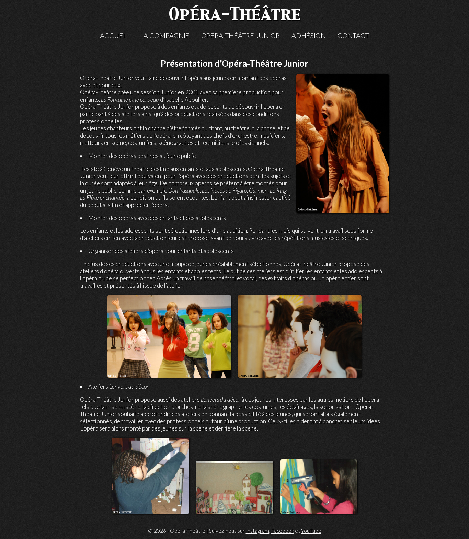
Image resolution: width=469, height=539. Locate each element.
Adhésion (308, 35)
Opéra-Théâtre (235, 15)
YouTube (311, 531)
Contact (353, 35)
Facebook (282, 531)
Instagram (257, 531)
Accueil (114, 35)
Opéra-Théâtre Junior (240, 35)
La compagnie (165, 35)
